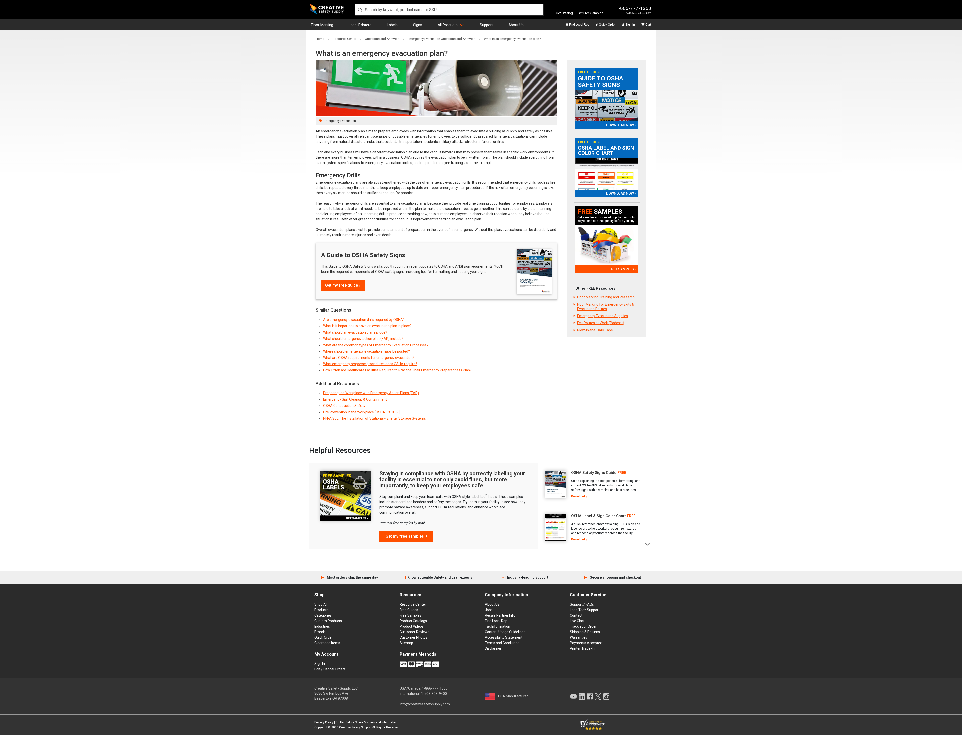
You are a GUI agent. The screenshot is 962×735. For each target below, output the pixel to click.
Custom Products (328, 621)
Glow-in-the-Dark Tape (595, 330)
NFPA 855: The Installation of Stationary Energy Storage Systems (374, 418)
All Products (448, 25)
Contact (576, 615)
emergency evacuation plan (343, 131)
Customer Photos (413, 637)
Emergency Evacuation (340, 121)
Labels (392, 25)
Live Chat (577, 621)
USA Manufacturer (513, 696)
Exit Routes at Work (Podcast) (600, 323)
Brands (320, 632)
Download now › (621, 125)
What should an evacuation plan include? (355, 332)
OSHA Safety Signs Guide (593, 472)
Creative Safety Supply (354, 727)
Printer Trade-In (582, 648)
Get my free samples (405, 536)
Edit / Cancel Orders (330, 669)
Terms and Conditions (502, 643)
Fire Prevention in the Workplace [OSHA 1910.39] (361, 412)
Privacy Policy (323, 722)
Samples (600, 212)
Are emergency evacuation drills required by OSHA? (364, 320)
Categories (323, 615)
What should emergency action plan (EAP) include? (363, 339)
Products (321, 610)
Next (647, 543)
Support (486, 25)
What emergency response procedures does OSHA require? (370, 364)
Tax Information (497, 626)
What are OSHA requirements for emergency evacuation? (368, 358)
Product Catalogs (413, 621)
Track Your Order (583, 626)
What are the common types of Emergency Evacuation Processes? (375, 345)
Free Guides (409, 610)
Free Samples (410, 615)
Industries (322, 626)
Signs (417, 25)
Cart (648, 24)
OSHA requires (412, 157)
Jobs (489, 610)
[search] (449, 10)
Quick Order (607, 24)
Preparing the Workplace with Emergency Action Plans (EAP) (371, 393)
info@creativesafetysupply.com (425, 704)
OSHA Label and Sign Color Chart (606, 150)
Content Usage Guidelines (505, 632)
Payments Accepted (586, 643)
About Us (516, 25)
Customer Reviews (414, 632)
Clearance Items (327, 643)
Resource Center (413, 604)
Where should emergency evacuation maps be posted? (366, 351)
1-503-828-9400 (434, 694)
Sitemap (406, 643)
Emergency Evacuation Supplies (602, 316)
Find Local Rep (579, 24)
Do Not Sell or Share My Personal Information (367, 722)
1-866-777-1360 (633, 8)
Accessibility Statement (503, 637)
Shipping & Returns (585, 632)
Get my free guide (341, 285)
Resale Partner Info (500, 615)
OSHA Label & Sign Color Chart (598, 516)
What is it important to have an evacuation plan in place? (367, 326)
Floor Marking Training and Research (606, 297)
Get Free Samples (590, 13)
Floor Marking (322, 25)
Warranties (578, 637)
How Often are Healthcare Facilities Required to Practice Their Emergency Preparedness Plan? (397, 370)
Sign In (630, 24)
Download (578, 496)
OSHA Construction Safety (344, 406)
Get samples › (623, 269)
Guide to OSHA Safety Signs (600, 81)
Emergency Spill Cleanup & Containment (355, 399)
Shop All (320, 604)
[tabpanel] (592, 484)
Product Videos (412, 626)
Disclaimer (493, 648)
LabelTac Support (585, 609)
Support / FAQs (582, 604)
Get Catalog (564, 13)
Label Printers (360, 25)
